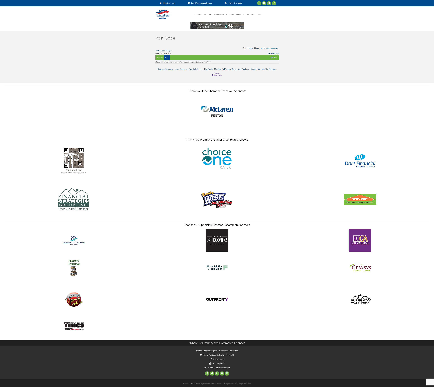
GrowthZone (246, 384)
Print (275, 57)
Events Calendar (196, 69)
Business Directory (165, 69)
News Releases (181, 69)
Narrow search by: (162, 50)
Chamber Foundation (235, 14)
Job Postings (243, 69)
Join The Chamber (268, 69)
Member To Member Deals (267, 48)
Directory (250, 14)
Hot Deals (248, 48)
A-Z (167, 57)
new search (273, 54)
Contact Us (255, 69)
